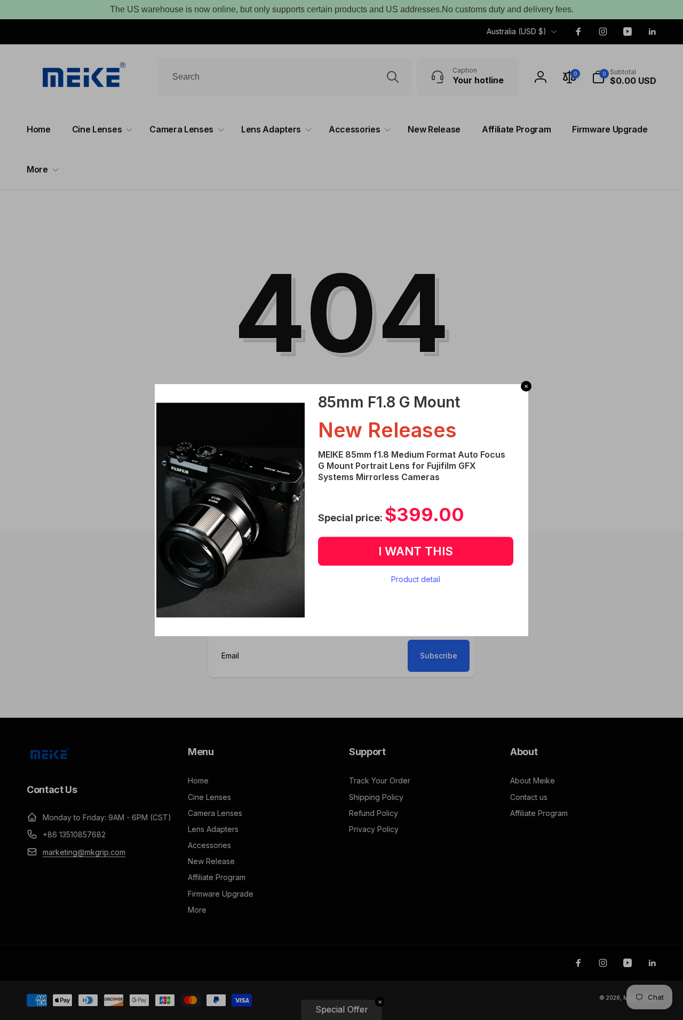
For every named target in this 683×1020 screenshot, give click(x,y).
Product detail (415, 579)
